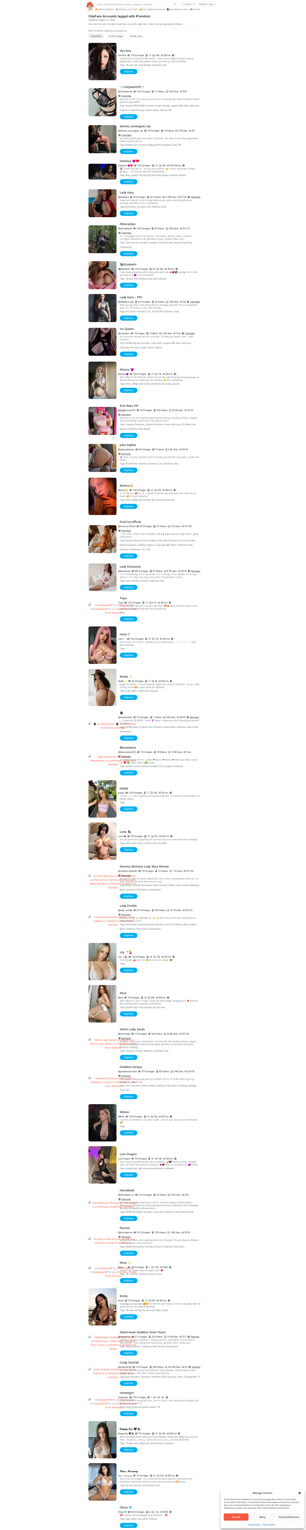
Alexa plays (128, 224)
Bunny (137, 540)
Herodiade (127, 1190)
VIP (170, 110)
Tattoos (164, 110)
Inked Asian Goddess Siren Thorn (143, 1332)
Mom (186, 105)
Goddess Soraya (131, 1067)
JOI (153, 311)
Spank (147, 429)
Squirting (171, 1377)
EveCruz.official (130, 522)
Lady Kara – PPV (131, 297)
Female (134, 242)
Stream (162, 1346)
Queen (149, 110)
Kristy (124, 1296)
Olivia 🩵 (126, 1517)
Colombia (126, 96)
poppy (124, 788)
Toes (148, 549)
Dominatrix (146, 885)
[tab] (96, 36)
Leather (141, 545)
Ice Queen (127, 329)
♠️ (121, 713)
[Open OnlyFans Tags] (215, 4)
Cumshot (143, 463)
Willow (124, 1112)
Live (194, 424)
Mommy (194, 105)
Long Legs (160, 545)
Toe (143, 549)
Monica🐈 (126, 485)
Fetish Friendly (162, 105)
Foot (181, 540)
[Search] (175, 4)
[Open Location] (193, 4)
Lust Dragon (128, 1154)
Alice (123, 993)
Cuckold (149, 424)
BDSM (141, 105)
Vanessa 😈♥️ (129, 161)
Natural (123, 429)
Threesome (125, 247)
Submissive (125, 731)
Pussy (195, 727)
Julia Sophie (128, 445)
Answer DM (131, 105)
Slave (156, 110)
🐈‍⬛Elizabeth (128, 264)
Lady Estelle (128, 906)
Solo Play (187, 242)
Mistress (194, 885)
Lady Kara (127, 192)
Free (153, 343)
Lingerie (174, 105)
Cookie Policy (254, 1524)
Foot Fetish (189, 540)
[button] (299, 1493)
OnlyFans (124, 110)
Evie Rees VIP (129, 406)
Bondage (137, 1212)
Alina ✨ (125, 1263)
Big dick (136, 343)
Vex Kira (125, 51)
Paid (132, 110)
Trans (180, 1377)
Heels (122, 545)
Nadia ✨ (126, 676)
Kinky (150, 145)
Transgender (190, 1377)
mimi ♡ (125, 634)
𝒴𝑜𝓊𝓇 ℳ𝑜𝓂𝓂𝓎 (129, 1471)
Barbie (129, 766)
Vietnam (195, 1336)
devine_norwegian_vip (135, 126)
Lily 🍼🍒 (126, 952)
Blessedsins (128, 747)
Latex (178, 885)
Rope (182, 1212)
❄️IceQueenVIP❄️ (132, 87)
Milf (181, 105)
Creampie (139, 424)
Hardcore (175, 424)
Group (167, 424)
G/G (149, 207)
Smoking (182, 1085)
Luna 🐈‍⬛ (125, 832)
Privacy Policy (268, 1524)
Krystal (125, 1228)
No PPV (157, 145)
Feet (135, 145)
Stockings (135, 549)
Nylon (174, 545)
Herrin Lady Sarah (132, 1029)
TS (198, 1377)
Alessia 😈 (127, 369)
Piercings (140, 110)
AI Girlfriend (131, 463)
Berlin (128, 885)
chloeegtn (127, 1393)
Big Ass (129, 540)
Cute (159, 540)
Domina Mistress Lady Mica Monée (144, 866)
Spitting (192, 1085)
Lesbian (153, 242)
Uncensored (154, 889)
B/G (127, 207)
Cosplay (129, 424)
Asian (128, 1346)
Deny (262, 1517)
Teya (123, 598)
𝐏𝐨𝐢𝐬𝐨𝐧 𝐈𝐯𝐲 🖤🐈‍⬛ (130, 1429)
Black (133, 207)
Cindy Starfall (129, 1362)
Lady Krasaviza (130, 566)
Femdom (149, 105)
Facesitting (143, 924)
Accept (236, 1517)
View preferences (289, 1517)
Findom (145, 581)
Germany (126, 414)
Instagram (131, 545)
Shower (178, 242)
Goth (159, 343)
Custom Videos (149, 540)
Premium (124, 549)
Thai (122, 1090)
